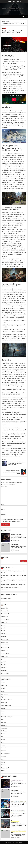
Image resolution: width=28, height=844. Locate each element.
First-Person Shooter (6, 699)
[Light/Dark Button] (23, 16)
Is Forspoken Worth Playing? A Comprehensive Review (18, 537)
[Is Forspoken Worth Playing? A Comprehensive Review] (5, 537)
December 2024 (5, 645)
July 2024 (3, 659)
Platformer (4, 731)
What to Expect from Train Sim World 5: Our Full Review (18, 547)
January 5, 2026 (15, 817)
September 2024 (5, 653)
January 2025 (4, 642)
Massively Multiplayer (6, 716)
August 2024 (4, 656)
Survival (3, 765)
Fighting (3, 697)
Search (4, 557)
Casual (3, 688)
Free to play (4, 702)
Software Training (5, 753)
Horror (3, 711)
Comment (4, 486)
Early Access (4, 694)
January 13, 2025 (10, 35)
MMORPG (3, 722)
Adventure (16, 534)
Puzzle (3, 733)
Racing (3, 739)
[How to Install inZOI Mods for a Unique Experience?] (5, 834)
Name (3, 504)
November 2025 (5, 613)
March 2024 (4, 670)
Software (3, 750)
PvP (2, 736)
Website (3, 514)
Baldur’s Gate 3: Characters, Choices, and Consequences (18, 824)
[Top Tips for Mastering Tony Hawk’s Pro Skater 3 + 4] (5, 803)
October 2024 (4, 650)
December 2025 (5, 611)
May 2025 (3, 631)
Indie (2, 714)
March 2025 (4, 636)
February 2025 (5, 639)
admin (4, 35)
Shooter (3, 745)
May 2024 (3, 665)
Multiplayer (4, 725)
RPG (22, 534)
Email (3, 509)
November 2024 (5, 647)
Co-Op (2, 691)
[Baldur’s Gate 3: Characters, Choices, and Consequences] (5, 823)
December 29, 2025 (16, 827)
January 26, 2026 (15, 540)
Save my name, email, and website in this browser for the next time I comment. (13, 520)
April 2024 (3, 667)
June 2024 (3, 662)
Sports (2, 759)
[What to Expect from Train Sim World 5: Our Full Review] (5, 547)
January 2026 (4, 608)
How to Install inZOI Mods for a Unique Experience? (18, 834)
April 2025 (3, 633)
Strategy (3, 762)
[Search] (26, 16)
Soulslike (3, 756)
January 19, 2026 (15, 550)
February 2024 (5, 673)
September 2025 (5, 619)
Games (3, 28)
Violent (3, 770)
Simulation (16, 544)
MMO (2, 719)
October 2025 (4, 616)
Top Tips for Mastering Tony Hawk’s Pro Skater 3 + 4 (19, 803)
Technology (15, 842)
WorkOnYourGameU (14, 8)
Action (12, 534)
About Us (21, 842)
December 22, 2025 (16, 837)
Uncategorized (5, 767)
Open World (4, 728)
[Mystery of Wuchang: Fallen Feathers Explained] (5, 813)
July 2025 (3, 625)
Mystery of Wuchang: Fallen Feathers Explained (13, 584)
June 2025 (3, 628)
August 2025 (4, 622)
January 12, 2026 (15, 806)
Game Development (6, 705)
